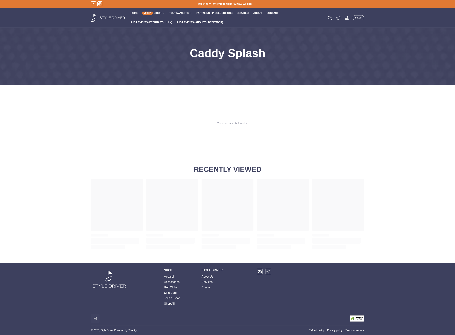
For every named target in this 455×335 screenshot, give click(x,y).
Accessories (172, 281)
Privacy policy (334, 330)
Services (207, 281)
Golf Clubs (170, 287)
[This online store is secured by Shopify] (357, 318)
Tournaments (179, 13)
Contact (206, 287)
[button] (330, 17)
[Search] (330, 18)
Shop (157, 13)
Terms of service (355, 330)
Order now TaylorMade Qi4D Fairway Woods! (225, 3)
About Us (207, 276)
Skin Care (170, 292)
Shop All (169, 303)
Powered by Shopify (125, 330)
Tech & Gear (172, 298)
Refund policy (316, 330)
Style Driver (107, 330)
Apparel (169, 276)
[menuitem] (181, 277)
